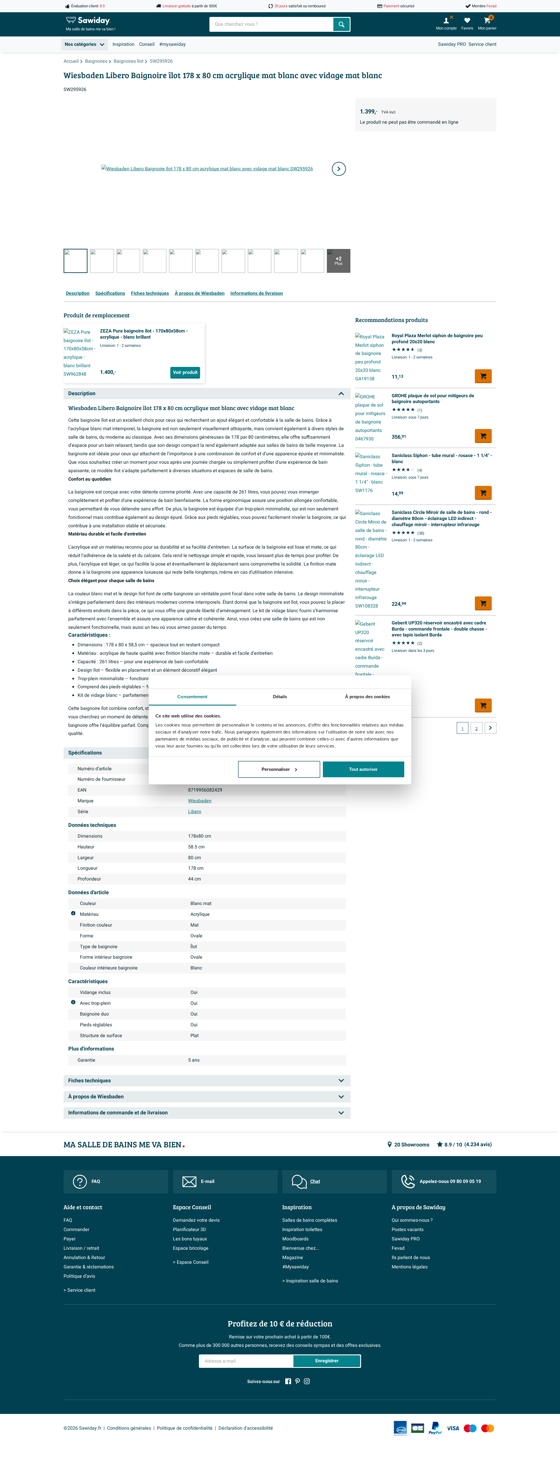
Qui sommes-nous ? (412, 1220)
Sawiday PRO (452, 44)
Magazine (292, 1257)
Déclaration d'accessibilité (245, 1428)
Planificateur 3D (189, 1229)
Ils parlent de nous (411, 1257)
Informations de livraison (256, 293)
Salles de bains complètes (309, 1220)
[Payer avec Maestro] (470, 1428)
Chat (315, 1181)
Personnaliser (276, 769)
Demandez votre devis (196, 1220)
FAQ (96, 1181)
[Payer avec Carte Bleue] (417, 1428)
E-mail (207, 1181)
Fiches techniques (150, 293)
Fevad (398, 1248)
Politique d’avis (79, 1276)
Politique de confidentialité (185, 1428)
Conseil (147, 44)
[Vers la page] (490, 728)
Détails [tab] (280, 696)
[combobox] (272, 24)
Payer (70, 1238)
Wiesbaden (199, 800)
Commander (76, 1229)
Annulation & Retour (84, 1257)
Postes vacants (408, 1229)
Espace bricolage (191, 1248)
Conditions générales (129, 1428)
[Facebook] (288, 1381)
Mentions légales (410, 1266)
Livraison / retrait (81, 1248)
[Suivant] (339, 169)
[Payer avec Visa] (452, 1428)
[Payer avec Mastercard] (487, 1428)
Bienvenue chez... (300, 1248)
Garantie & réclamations (89, 1266)
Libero (194, 811)
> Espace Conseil (191, 1262)
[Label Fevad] (400, 1428)
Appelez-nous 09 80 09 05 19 (450, 1181)
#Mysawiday (295, 1266)
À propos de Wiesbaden (200, 293)
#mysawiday (172, 44)
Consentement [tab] (192, 696)
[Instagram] (306, 1381)
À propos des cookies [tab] (367, 696)
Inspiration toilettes (302, 1229)
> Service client (79, 1290)
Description (78, 293)
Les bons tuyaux (190, 1238)
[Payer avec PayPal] (435, 1428)
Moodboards (295, 1238)
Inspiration (123, 44)
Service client (482, 44)
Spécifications (110, 293)
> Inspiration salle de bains (310, 1280)
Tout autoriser (363, 769)
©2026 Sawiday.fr (82, 1428)
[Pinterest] (297, 1381)
